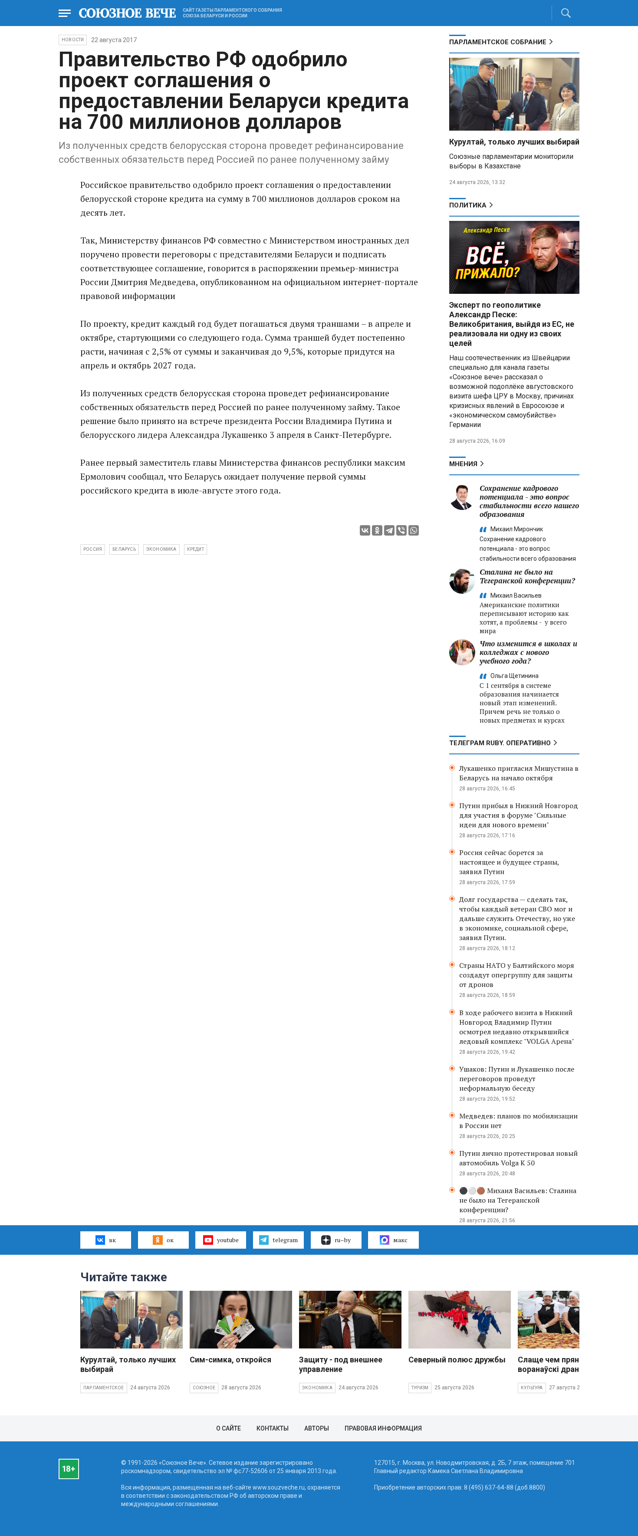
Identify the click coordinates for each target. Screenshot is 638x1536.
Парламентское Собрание (497, 42)
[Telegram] (389, 530)
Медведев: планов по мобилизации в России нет (518, 1120)
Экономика (317, 1387)
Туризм (419, 1387)
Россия (92, 549)
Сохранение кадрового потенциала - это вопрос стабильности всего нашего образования (529, 501)
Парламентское (103, 1387)
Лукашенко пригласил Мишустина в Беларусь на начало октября (519, 773)
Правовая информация (383, 1428)
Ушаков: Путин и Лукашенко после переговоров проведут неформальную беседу (516, 1078)
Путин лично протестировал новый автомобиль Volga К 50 (518, 1158)
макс (400, 1240)
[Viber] (401, 530)
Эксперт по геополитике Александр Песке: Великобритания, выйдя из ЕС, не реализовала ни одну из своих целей (511, 324)
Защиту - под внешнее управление (340, 1364)
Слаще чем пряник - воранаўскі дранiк (555, 1364)
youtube (228, 1240)
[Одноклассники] (377, 530)
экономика (161, 549)
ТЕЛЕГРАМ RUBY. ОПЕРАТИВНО (500, 743)
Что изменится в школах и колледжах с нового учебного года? (528, 652)
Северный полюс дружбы (457, 1359)
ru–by (343, 1240)
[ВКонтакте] (365, 530)
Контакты (273, 1428)
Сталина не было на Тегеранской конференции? (527, 576)
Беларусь (124, 549)
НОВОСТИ (73, 39)
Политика (468, 205)
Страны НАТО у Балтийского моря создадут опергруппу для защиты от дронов (516, 974)
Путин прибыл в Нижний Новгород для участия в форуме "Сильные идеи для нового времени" (518, 815)
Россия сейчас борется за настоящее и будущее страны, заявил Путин (509, 862)
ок (170, 1240)
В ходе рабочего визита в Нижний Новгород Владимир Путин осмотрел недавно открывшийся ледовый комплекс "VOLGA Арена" (516, 1027)
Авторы (316, 1428)
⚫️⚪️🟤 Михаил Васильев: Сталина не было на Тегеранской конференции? (517, 1200)
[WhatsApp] (413, 530)
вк (112, 1240)
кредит (195, 549)
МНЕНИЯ (463, 464)
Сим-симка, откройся (230, 1359)
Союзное (204, 1387)
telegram (285, 1240)
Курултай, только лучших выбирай (514, 141)
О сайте (228, 1428)
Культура (532, 1387)
